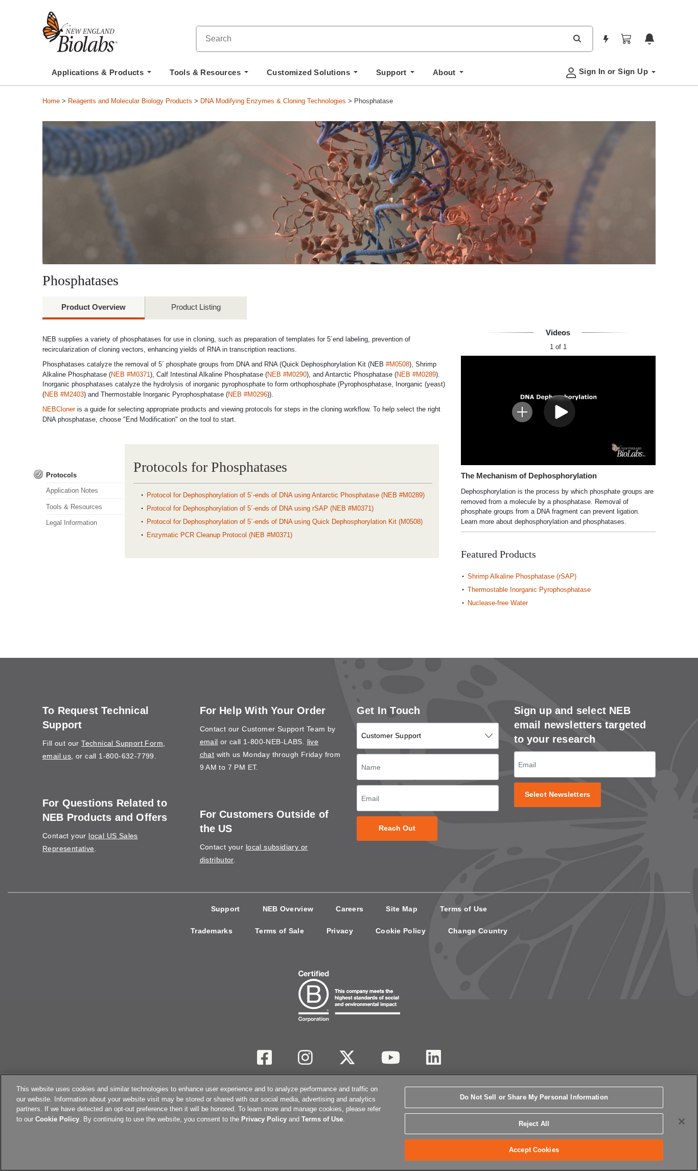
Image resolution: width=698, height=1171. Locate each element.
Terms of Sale (279, 931)
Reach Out (397, 828)
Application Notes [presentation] (72, 490)
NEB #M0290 (287, 374)
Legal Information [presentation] (71, 522)
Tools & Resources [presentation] (74, 507)
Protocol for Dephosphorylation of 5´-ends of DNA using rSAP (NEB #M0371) (260, 508)
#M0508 (397, 364)
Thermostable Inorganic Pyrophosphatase (529, 589)
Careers (349, 909)
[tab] (78, 475)
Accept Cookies (534, 1150)
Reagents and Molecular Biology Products (130, 101)
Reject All (534, 1124)
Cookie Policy (401, 931)
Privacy (340, 931)
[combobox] (381, 39)
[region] (349, 1122)
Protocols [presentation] (61, 475)
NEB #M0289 (416, 374)
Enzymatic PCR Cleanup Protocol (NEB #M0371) (219, 535)
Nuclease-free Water (498, 603)
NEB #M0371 (130, 374)
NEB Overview (288, 909)
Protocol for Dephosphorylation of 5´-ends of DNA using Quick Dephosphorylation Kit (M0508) (285, 521)
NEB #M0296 (247, 394)
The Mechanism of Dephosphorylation (529, 475)
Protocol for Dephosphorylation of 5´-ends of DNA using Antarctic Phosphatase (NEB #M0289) (286, 495)
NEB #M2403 (64, 394)
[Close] (681, 1121)
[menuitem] (101, 75)
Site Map (401, 909)
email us (56, 756)
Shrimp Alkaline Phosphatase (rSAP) (522, 576)
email (209, 742)
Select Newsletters (557, 794)
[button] (577, 38)
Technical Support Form (122, 743)
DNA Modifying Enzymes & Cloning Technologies (273, 101)
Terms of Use (463, 909)
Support (225, 909)
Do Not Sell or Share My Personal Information (534, 1097)
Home (51, 101)
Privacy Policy (264, 1119)
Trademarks (211, 931)
